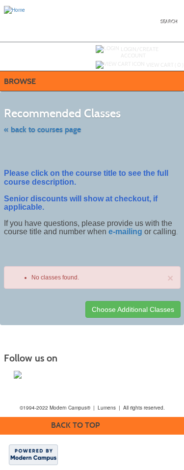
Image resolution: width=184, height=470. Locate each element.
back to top (75, 425)
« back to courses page (42, 129)
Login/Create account (139, 52)
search (169, 22)
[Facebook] (18, 375)
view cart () (165, 64)
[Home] (14, 9)
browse (20, 81)
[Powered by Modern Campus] (33, 454)
